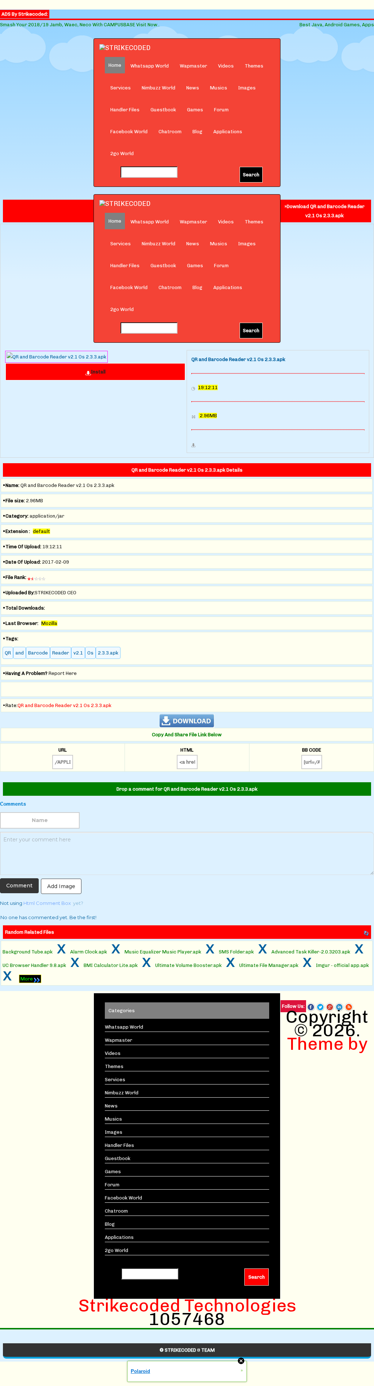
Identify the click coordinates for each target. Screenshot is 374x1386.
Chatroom (170, 131)
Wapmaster (193, 66)
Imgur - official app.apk (342, 965)
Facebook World (129, 131)
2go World (122, 153)
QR (8, 653)
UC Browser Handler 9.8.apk (34, 965)
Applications (227, 131)
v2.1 (78, 653)
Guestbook (163, 109)
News (192, 88)
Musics (218, 88)
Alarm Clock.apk (88, 952)
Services (120, 88)
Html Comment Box (47, 903)
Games (195, 109)
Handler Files (125, 109)
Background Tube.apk (28, 952)
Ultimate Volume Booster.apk (188, 965)
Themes (254, 66)
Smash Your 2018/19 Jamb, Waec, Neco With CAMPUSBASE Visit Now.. (80, 24)
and (19, 653)
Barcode (38, 653)
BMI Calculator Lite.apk (111, 965)
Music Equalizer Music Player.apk (163, 952)
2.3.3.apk (108, 653)
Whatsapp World (149, 66)
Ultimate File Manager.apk (268, 965)
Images (247, 88)
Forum (221, 109)
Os (90, 653)
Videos (226, 66)
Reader (60, 653)
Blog (197, 131)
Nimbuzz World (158, 88)
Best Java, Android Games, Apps (336, 24)
